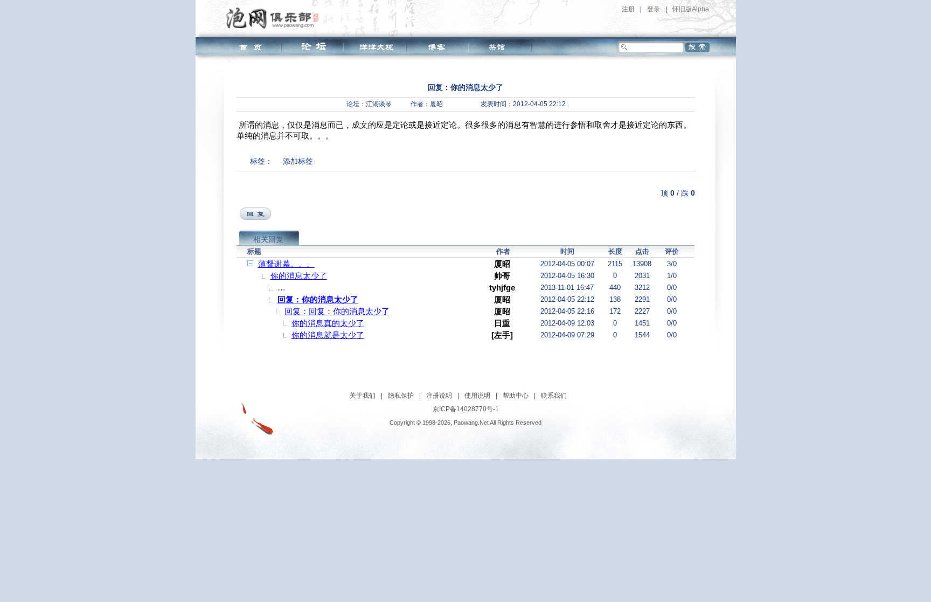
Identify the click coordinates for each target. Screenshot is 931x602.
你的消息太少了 (298, 275)
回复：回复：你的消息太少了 (337, 311)
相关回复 (268, 239)
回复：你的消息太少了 (317, 299)
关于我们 (363, 395)
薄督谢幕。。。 (286, 263)
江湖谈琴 (379, 104)
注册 (628, 9)
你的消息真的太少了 (327, 323)
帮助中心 (516, 395)
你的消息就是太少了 (327, 335)
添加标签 (298, 161)
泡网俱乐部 (275, 17)
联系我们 (554, 395)
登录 (653, 9)
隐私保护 (401, 395)
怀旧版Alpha (690, 9)
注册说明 (439, 395)
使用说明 (477, 395)
